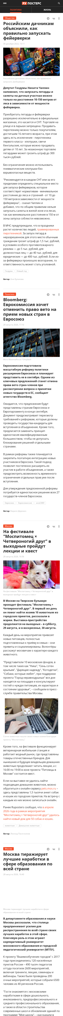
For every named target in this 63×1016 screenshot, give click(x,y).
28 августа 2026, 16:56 (13, 556)
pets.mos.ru (48, 788)
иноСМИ (40, 503)
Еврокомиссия (25, 503)
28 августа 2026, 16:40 (13, 874)
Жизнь (47, 9)
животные (10, 825)
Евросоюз (9, 503)
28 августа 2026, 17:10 (13, 324)
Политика (15, 9)
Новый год (22, 271)
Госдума (9, 271)
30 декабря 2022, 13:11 (14, 43)
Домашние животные (29, 825)
